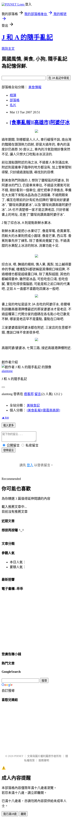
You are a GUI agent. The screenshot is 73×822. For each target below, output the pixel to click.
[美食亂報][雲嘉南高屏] (43, 410)
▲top (5, 417)
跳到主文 (8, 48)
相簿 (13, 95)
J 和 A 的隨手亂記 (27, 37)
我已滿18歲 (10, 813)
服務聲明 (44, 760)
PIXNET (18, 756)
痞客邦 (29, 394)
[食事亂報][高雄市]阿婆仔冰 (40, 122)
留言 (37, 394)
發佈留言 (8, 450)
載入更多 (8, 425)
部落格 (14, 100)
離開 (23, 813)
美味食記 (33, 405)
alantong (7, 371)
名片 (13, 105)
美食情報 (34, 87)
